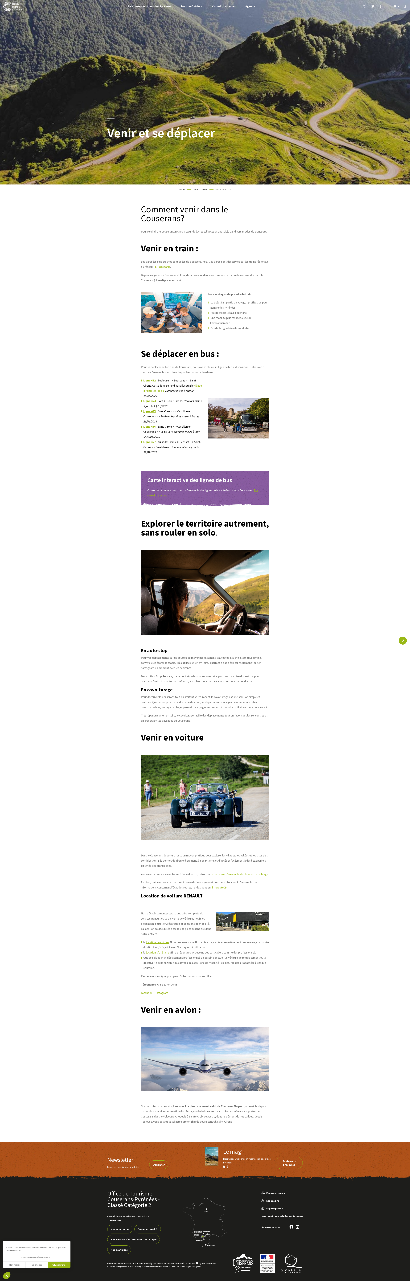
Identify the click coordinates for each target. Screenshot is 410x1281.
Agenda (250, 6)
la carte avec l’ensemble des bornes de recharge (239, 874)
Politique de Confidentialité (171, 1263)
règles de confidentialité (148, 1266)
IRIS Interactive (209, 1263)
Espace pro (272, 1200)
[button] (7, 1275)
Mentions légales (148, 1263)
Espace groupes (275, 1193)
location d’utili (154, 952)
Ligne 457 (149, 442)
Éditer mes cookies (116, 1263)
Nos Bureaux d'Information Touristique (133, 1239)
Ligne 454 (149, 401)
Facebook (146, 993)
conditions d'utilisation (172, 1266)
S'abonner (159, 1164)
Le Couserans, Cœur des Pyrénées (150, 6)
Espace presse (274, 1208)
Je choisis (37, 1265)
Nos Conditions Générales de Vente (282, 1216)
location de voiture (157, 942)
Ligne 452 (149, 380)
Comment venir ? (147, 1229)
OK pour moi (59, 1265)
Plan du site (133, 1263)
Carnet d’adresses (224, 6)
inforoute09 (219, 887)
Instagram (162, 993)
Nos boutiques (119, 1249)
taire (166, 952)
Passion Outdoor (191, 6)
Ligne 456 (149, 426)
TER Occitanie (161, 267)
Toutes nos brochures (289, 1162)
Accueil (182, 189)
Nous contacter (120, 1229)
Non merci (14, 1265)
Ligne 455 (149, 411)
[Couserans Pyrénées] (13, 6)
